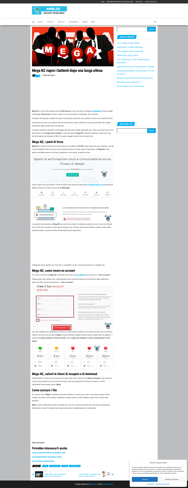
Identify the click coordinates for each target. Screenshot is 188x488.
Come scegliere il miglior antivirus (128, 43)
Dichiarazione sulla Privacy (162, 484)
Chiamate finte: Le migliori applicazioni (130, 47)
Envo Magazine (108, 484)
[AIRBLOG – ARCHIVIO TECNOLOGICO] (33, 22)
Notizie (50, 22)
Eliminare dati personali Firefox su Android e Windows (135, 78)
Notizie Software (74, 466)
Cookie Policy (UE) (151, 1)
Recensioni (73, 22)
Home (103, 1)
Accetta (144, 479)
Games (85, 22)
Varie (93, 22)
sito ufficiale (80, 275)
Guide (40, 22)
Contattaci (139, 1)
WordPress (93, 484)
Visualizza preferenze (172, 479)
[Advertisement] (116, 10)
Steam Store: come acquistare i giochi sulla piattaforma (55, 475)
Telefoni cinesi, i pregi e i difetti (127, 55)
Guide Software (55, 466)
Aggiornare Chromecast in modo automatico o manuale (135, 67)
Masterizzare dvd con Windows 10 (128, 82)
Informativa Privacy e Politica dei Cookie (120, 1)
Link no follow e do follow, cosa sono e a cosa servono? (90, 475)
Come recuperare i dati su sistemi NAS (130, 51)
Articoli (61, 22)
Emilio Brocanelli (49, 75)
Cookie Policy (150, 484)
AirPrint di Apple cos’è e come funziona (130, 86)
